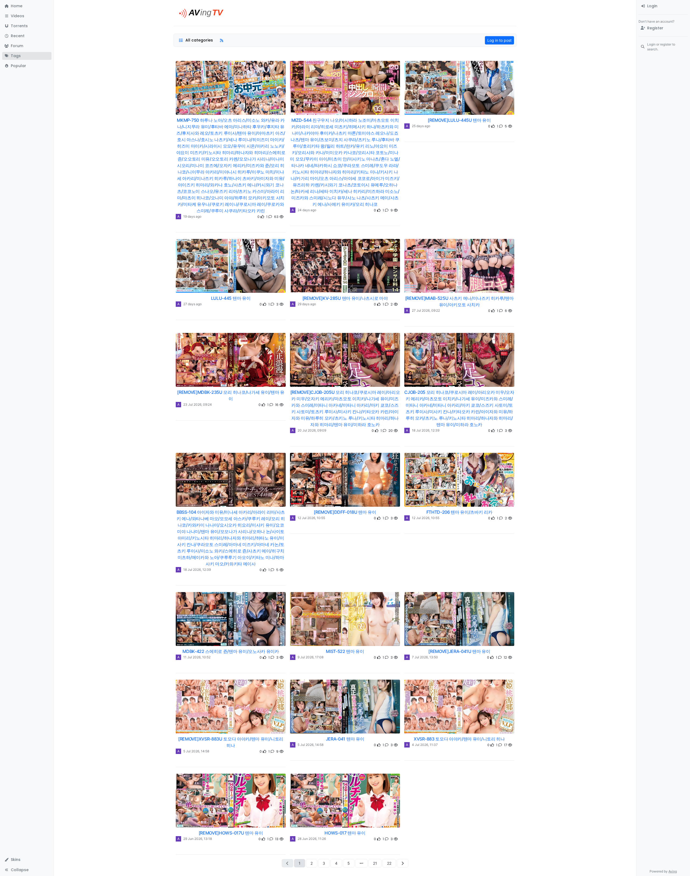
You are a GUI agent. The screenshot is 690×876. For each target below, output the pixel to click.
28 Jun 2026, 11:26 (312, 839)
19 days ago (192, 216)
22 (389, 863)
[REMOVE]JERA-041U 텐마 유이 (459, 651)
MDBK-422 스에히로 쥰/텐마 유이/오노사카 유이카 (230, 651)
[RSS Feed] (222, 40)
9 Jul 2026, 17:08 (310, 657)
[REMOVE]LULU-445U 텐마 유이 (459, 120)
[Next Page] (402, 863)
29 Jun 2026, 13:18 (197, 839)
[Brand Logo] (203, 12)
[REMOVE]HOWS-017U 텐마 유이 (231, 833)
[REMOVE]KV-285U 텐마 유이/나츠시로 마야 (345, 298)
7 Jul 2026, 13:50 (425, 657)
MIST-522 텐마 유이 (345, 651)
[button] (26, 16)
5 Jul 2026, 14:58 (196, 751)
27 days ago (192, 304)
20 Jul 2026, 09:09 (312, 430)
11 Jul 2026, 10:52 (197, 657)
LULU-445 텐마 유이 (231, 298)
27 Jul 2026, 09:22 (426, 310)
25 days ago (421, 126)
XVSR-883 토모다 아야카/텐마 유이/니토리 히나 (459, 739)
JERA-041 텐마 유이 (345, 739)
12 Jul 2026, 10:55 (311, 518)
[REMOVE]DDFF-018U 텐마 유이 (345, 512)
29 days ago (307, 304)
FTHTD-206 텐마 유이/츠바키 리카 (459, 512)
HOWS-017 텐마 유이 (345, 833)
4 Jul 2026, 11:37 (425, 745)
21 (375, 863)
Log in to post (499, 40)
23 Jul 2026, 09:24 (197, 404)
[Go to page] (361, 863)
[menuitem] (663, 6)
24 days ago (307, 210)
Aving (672, 871)
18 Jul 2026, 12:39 (425, 430)
